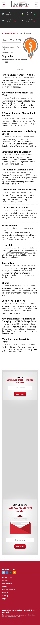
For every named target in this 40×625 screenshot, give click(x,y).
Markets (5, 581)
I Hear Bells (7, 245)
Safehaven (7, 578)
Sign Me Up (20, 394)
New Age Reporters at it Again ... (18, 74)
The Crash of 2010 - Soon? (15, 207)
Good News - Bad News (13, 300)
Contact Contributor (9, 52)
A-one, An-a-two (10, 225)
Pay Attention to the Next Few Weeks (17, 94)
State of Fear (8, 263)
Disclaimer (32, 615)
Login (4, 599)
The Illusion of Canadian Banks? (18, 169)
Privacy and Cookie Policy (11, 617)
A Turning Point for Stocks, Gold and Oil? (18, 114)
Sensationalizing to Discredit (16, 151)
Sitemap (5, 596)
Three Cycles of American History (19, 189)
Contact (5, 593)
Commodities (7, 584)
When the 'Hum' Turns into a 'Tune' (16, 340)
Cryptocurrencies (8, 590)
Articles (20, 69)
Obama (5, 283)
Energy (4, 587)
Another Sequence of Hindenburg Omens (19, 132)
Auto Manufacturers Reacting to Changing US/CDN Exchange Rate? (19, 320)
